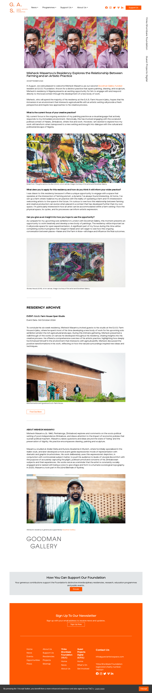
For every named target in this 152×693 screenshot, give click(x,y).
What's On (82, 665)
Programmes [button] (48, 8)
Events (30, 657)
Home (29, 649)
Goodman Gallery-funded (110, 86)
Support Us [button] (65, 8)
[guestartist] (19, 8)
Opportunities (33, 660)
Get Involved (83, 669)
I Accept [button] (143, 689)
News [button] (34, 8)
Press (29, 664)
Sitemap (47, 664)
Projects (47, 660)
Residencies (48, 657)
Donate (76, 589)
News (29, 653)
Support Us (133, 8)
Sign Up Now (76, 624)
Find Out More (36, 412)
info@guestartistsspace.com (110, 657)
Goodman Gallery (68, 530)
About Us (47, 649)
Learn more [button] (99, 689)
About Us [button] (81, 8)
